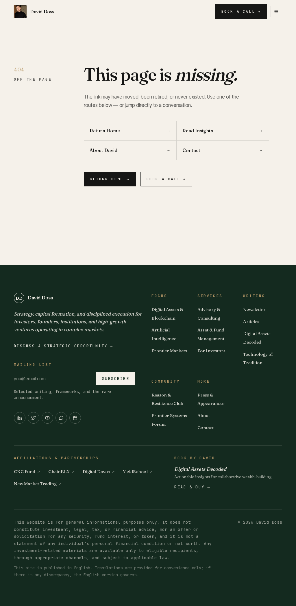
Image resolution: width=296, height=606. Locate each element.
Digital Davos (99, 471)
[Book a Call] (75, 418)
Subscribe (115, 378)
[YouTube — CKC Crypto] (47, 418)
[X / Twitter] (33, 418)
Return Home (110, 179)
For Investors (211, 350)
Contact (205, 427)
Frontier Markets (169, 350)
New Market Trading (38, 483)
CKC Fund (27, 471)
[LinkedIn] (19, 418)
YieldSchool (138, 471)
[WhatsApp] (61, 418)
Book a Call (241, 11)
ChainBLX (61, 471)
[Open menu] (276, 11)
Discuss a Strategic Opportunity (63, 346)
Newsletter (254, 309)
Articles (251, 321)
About (203, 415)
